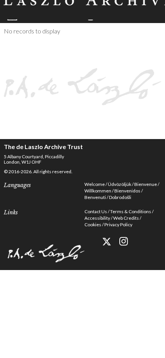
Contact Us (95, 211)
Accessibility (97, 218)
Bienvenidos (127, 191)
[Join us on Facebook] (89, 241)
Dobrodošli (120, 197)
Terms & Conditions (130, 211)
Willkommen (97, 191)
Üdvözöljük (119, 184)
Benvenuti (95, 197)
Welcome (94, 184)
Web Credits (126, 218)
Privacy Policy (118, 224)
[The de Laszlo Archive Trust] (82, 10)
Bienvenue (145, 184)
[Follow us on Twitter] (106, 241)
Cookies (92, 224)
